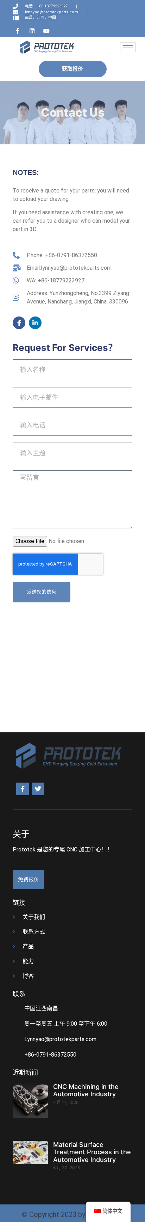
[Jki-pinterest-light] (61, 31)
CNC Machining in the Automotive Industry (86, 1090)
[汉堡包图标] (128, 47)
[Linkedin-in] (35, 322)
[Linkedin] (32, 31)
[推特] (38, 789)
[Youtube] (46, 31)
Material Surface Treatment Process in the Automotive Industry (92, 1152)
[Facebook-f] (19, 322)
